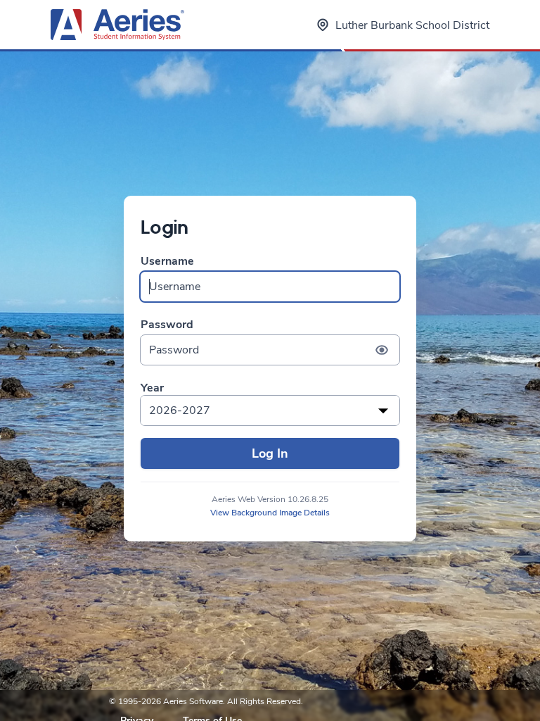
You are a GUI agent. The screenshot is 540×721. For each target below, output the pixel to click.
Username (167, 261)
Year (152, 388)
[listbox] (270, 410)
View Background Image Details (270, 512)
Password (167, 325)
